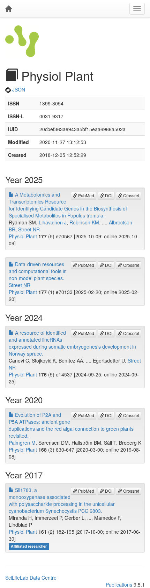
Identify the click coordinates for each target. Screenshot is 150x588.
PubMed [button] (85, 195)
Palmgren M (22, 442)
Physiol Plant (23, 236)
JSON (18, 89)
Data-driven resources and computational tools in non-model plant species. (38, 271)
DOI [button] (108, 195)
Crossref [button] (130, 195)
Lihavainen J (53, 222)
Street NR (29, 229)
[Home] (8, 8)
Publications (119, 584)
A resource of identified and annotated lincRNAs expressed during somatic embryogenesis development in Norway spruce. (72, 343)
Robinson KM (84, 222)
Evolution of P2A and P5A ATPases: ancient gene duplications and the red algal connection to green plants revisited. (71, 425)
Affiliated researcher (29, 546)
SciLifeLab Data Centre (31, 577)
